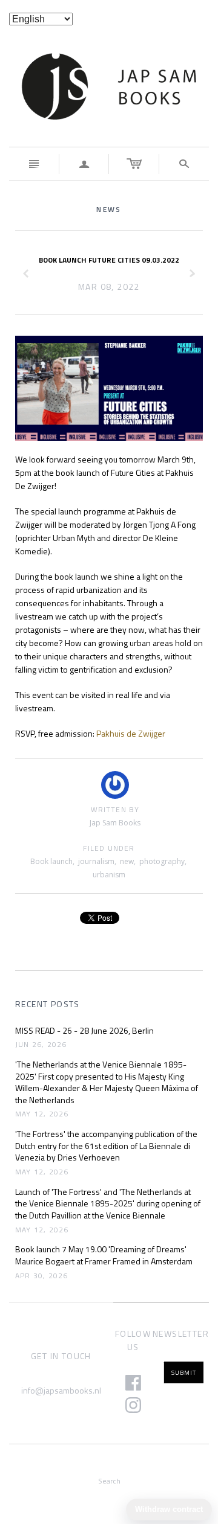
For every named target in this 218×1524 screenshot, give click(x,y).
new (127, 861)
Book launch (51, 861)
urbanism (109, 874)
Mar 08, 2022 (109, 287)
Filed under (108, 849)
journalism (96, 861)
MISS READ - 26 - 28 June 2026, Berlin (84, 1031)
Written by (115, 810)
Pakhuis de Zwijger (130, 733)
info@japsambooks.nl (61, 1390)
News (109, 209)
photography (162, 861)
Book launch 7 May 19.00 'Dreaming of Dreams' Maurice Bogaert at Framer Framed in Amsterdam (104, 1255)
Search (109, 1481)
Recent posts (47, 1004)
